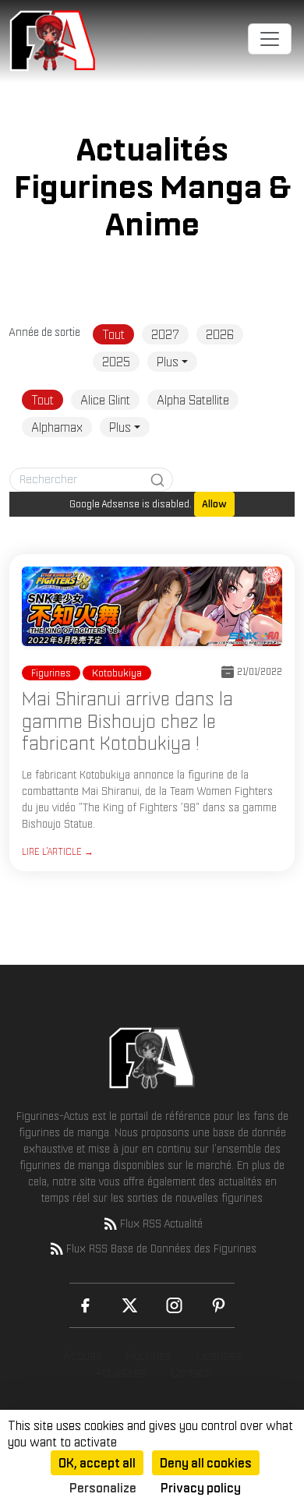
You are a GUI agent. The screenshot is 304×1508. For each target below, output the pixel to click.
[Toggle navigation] (270, 39)
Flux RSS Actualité (161, 1224)
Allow (214, 504)
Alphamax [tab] (57, 427)
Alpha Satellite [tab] (193, 400)
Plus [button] (168, 361)
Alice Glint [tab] (105, 400)
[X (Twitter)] (130, 1305)
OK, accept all (97, 1463)
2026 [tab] (220, 334)
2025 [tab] (116, 361)
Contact (190, 1372)
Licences (219, 1355)
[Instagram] (174, 1305)
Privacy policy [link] (201, 1488)
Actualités (120, 1372)
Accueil (82, 1355)
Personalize (102, 1488)
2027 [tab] (165, 334)
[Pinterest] (218, 1305)
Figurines (148, 1355)
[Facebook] (85, 1305)
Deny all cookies (206, 1463)
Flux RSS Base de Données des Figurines (161, 1248)
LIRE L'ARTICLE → (58, 851)
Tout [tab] (113, 334)
